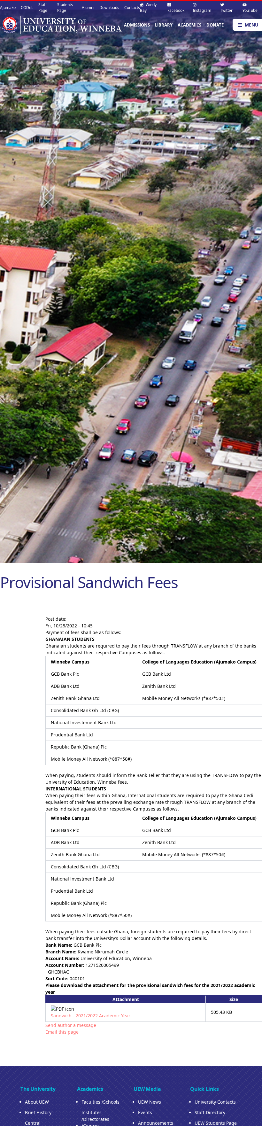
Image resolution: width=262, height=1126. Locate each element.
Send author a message (70, 1025)
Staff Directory (210, 1112)
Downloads (109, 7)
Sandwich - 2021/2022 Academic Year (90, 1016)
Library (164, 25)
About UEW (37, 1102)
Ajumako (8, 7)
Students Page (65, 7)
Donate (215, 25)
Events (145, 1112)
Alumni (88, 7)
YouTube (250, 10)
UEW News (149, 1102)
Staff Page (42, 7)
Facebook (175, 10)
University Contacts (215, 1102)
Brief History (38, 1112)
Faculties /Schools (100, 1102)
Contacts (132, 7)
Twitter (226, 10)
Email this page (62, 1032)
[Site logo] (61, 25)
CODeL (27, 7)
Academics (189, 25)
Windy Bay (148, 7)
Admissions (137, 25)
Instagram (202, 10)
